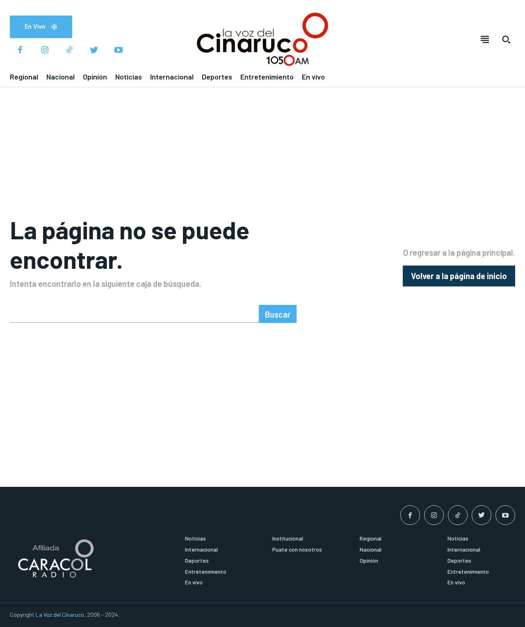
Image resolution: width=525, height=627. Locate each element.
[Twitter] (94, 50)
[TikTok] (69, 50)
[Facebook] (20, 50)
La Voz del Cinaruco (60, 614)
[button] (506, 39)
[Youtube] (118, 50)
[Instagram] (44, 50)
